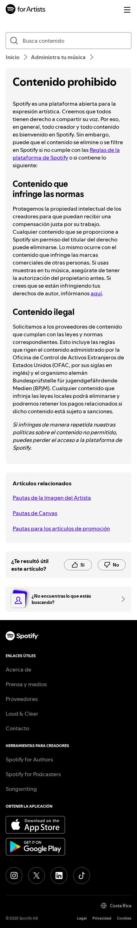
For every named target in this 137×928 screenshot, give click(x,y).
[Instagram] (14, 875)
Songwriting (21, 789)
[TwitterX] (36, 875)
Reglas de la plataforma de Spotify (66, 153)
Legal (82, 918)
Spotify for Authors (29, 759)
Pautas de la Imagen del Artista (52, 497)
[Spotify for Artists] (26, 10)
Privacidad (101, 918)
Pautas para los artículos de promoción (61, 528)
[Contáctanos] (121, 599)
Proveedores (22, 699)
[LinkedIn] (59, 875)
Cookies (124, 918)
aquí (96, 293)
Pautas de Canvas (35, 513)
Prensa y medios (26, 684)
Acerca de (18, 669)
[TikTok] (81, 875)
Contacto (17, 728)
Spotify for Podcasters (33, 774)
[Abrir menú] (127, 10)
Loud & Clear (22, 713)
